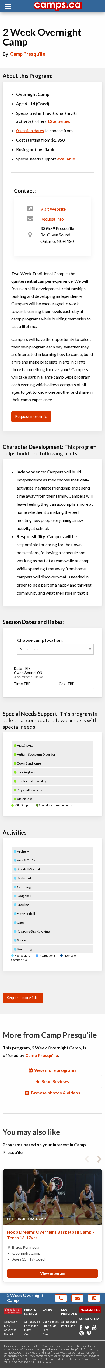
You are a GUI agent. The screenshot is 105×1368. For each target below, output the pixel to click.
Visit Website (53, 208)
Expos (28, 1329)
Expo (45, 1329)
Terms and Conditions (40, 1359)
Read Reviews (54, 1081)
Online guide (32, 1321)
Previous (86, 1158)
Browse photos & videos (54, 1092)
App (26, 1333)
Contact (8, 1333)
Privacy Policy (90, 1359)
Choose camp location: (40, 640)
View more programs (54, 1070)
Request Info (52, 218)
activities (58, 121)
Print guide (31, 1325)
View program (52, 1273)
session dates (30, 130)
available (66, 158)
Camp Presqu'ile (27, 54)
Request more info (31, 416)
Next (99, 1158)
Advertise (10, 1329)
